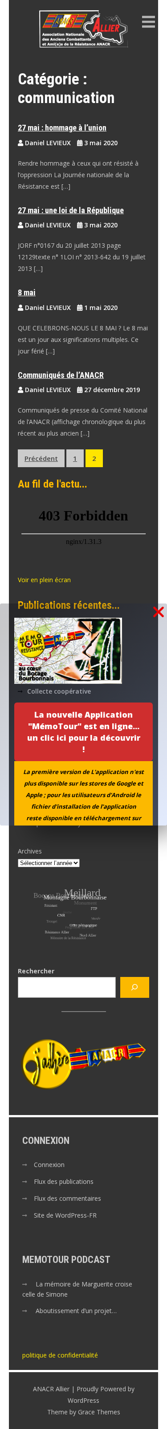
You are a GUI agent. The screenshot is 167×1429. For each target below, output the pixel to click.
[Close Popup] (158, 612)
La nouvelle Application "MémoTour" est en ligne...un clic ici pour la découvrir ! (83, 731)
